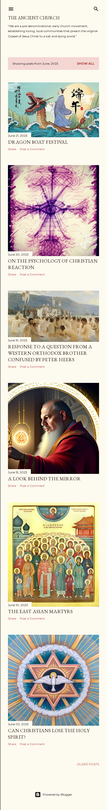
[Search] (96, 8)
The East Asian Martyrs (40, 611)
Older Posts (88, 764)
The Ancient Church (33, 18)
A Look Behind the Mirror (44, 478)
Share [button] (12, 149)
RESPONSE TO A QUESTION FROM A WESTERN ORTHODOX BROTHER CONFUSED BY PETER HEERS (50, 353)
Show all (86, 63)
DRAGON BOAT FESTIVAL (38, 142)
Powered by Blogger (57, 794)
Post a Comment (32, 149)
